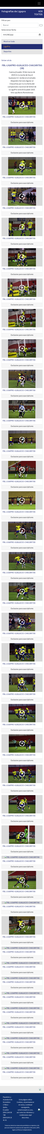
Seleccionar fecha (8, 30)
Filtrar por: (6, 20)
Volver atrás (6, 60)
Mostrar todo (9, 41)
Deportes (7, 51)
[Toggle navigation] (39, 3)
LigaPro (7, 46)
